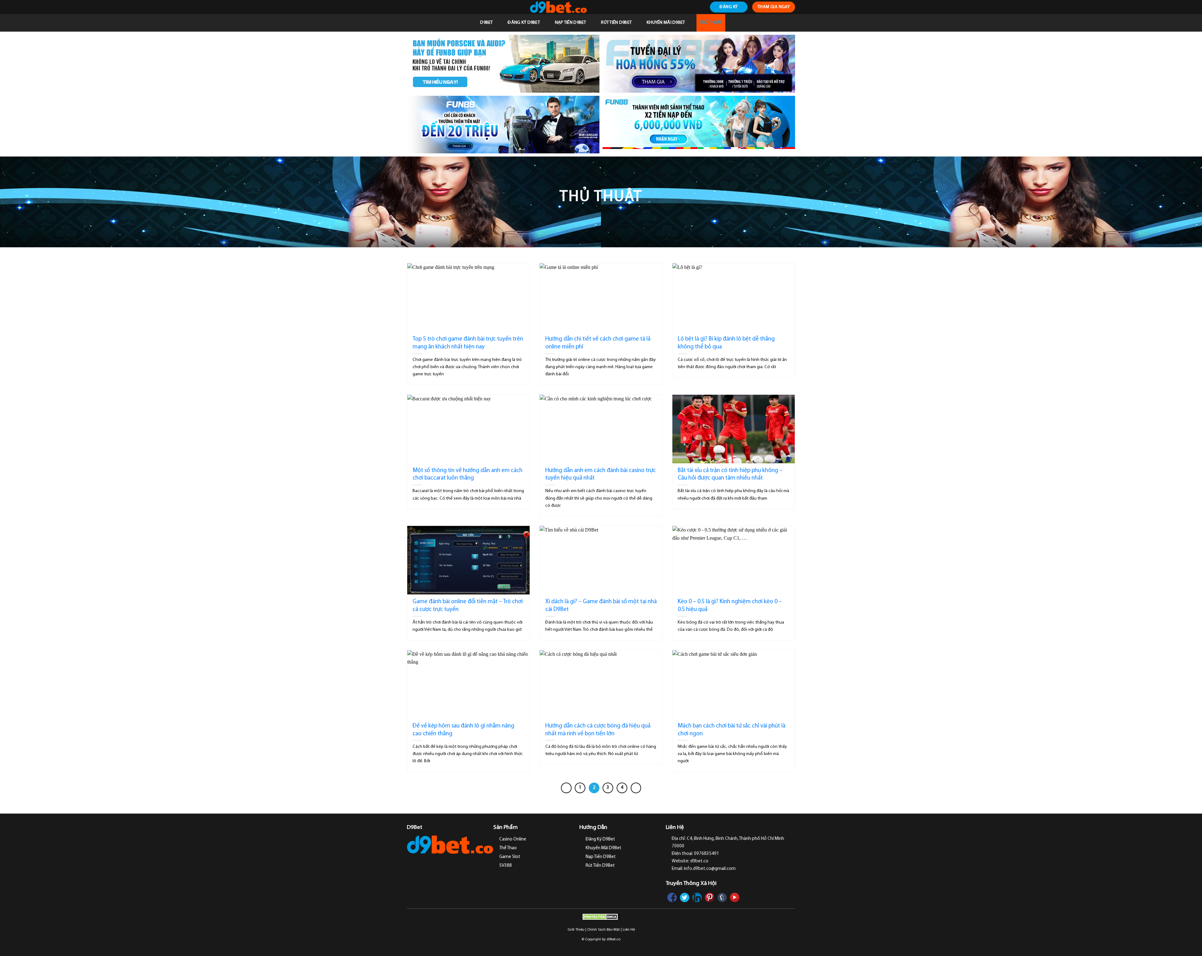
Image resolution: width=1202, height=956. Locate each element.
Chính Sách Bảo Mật (603, 930)
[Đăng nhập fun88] (699, 125)
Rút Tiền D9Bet (616, 22)
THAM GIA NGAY (774, 7)
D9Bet (486, 22)
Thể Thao (508, 848)
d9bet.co (613, 939)
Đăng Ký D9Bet (524, 22)
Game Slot (509, 857)
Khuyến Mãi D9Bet (666, 22)
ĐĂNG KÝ (728, 7)
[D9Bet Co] (558, 7)
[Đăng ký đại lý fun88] (503, 64)
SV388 (505, 865)
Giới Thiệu (576, 930)
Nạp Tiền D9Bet (570, 22)
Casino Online (512, 839)
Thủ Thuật (711, 22)
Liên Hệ (629, 930)
